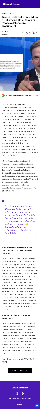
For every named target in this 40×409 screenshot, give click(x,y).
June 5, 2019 (10, 233)
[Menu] (35, 4)
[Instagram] (17, 393)
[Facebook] (23, 393)
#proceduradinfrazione (15, 227)
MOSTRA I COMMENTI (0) (20, 370)
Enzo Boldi (5, 31)
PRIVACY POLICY (14, 399)
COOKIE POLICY (26, 399)
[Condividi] (22, 33)
